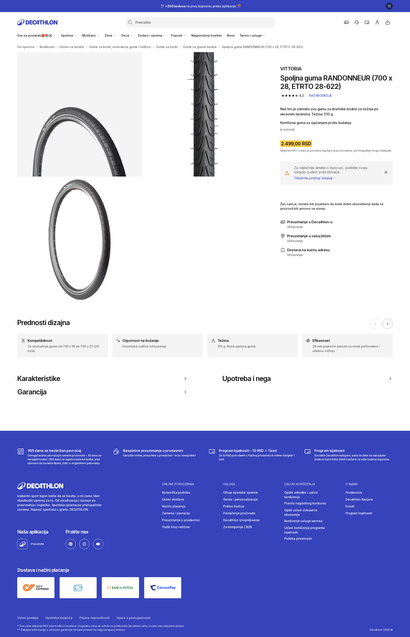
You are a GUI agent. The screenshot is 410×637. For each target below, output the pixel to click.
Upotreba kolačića (59, 618)
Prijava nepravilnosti (94, 618)
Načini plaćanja (173, 506)
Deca (125, 35)
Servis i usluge (251, 35)
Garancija (31, 392)
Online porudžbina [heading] (178, 484)
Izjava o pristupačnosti (133, 618)
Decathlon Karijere (359, 499)
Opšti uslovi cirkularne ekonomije (300, 512)
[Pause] (389, 6)
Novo (231, 35)
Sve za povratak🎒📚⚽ (35, 35)
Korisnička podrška (176, 492)
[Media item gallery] (141, 176)
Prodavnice (353, 492)
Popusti (177, 35)
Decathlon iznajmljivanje (241, 520)
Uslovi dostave (173, 499)
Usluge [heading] (229, 484)
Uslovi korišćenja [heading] (299, 484)
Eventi (349, 506)
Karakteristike (38, 379)
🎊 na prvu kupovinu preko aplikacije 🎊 (201, 6)
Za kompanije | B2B (237, 527)
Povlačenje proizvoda (239, 513)
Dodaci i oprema (150, 35)
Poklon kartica (233, 506)
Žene (109, 35)
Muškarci (89, 35)
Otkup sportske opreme (240, 492)
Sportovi (67, 35)
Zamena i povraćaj (176, 513)
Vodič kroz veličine (176, 527)
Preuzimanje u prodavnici (181, 520)
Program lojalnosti (358, 513)
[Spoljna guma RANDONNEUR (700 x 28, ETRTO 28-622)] (79, 114)
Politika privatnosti (298, 538)
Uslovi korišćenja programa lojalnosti (304, 530)
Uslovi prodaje (28, 618)
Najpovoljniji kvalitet (206, 35)
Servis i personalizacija (240, 499)
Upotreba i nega (246, 379)
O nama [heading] (351, 484)
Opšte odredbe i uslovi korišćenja (301, 495)
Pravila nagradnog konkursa (305, 503)
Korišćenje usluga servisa (303, 521)
